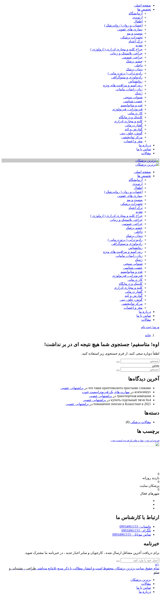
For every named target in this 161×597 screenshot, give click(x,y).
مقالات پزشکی (140, 422)
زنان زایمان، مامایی (129, 89)
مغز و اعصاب (133, 141)
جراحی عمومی (132, 57)
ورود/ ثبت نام (150, 327)
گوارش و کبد (134, 129)
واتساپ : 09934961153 (135, 526)
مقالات (146, 153)
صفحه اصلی (142, 5)
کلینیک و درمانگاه (131, 117)
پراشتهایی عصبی (71, 388)
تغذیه (139, 45)
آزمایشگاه (136, 13)
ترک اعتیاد (136, 41)
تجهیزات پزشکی (131, 37)
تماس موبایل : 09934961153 (131, 534)
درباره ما (145, 145)
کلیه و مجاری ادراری (128, 121)
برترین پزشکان (140, 579)
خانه (148, 335)
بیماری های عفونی (130, 29)
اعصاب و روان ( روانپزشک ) (123, 25)
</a (157, 564)
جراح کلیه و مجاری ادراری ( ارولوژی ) (116, 49)
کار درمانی (135, 113)
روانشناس (135, 81)
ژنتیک (139, 93)
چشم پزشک (134, 61)
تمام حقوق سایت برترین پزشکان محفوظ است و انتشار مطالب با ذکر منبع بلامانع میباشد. (98, 568)
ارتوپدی (137, 17)
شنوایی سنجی (133, 97)
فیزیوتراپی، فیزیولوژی (127, 109)
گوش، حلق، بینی (131, 133)
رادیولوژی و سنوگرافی (127, 77)
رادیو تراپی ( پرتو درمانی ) (125, 73)
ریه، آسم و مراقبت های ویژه (123, 85)
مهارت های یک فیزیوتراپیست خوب (106, 392)
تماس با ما (143, 149)
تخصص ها (144, 9)
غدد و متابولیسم (132, 105)
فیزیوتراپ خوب (151, 440)
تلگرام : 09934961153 (136, 530)
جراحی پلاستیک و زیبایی (126, 53)
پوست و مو (135, 33)
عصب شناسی (133, 101)
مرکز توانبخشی (132, 137)
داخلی (138, 65)
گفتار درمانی (134, 125)
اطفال (138, 21)
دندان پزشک (134, 69)
